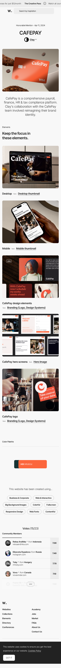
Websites (6, 609)
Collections (7, 614)
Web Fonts (34, 511)
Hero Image (40, 362)
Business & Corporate (19, 498)
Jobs (34, 614)
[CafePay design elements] (30, 276)
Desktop (7, 193)
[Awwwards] (10, 11)
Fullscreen (51, 505)
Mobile (6, 248)
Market (35, 618)
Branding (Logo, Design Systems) (26, 307)
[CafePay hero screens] (30, 335)
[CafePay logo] (30, 390)
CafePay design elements (17, 303)
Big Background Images (15, 505)
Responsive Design (14, 511)
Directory (6, 623)
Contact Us (37, 631)
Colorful (36, 505)
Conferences (8, 627)
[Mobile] (30, 222)
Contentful (50, 511)
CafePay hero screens (15, 361)
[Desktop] (30, 167)
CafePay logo (10, 416)
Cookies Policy (34, 651)
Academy (36, 609)
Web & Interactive (43, 498)
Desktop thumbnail (29, 193)
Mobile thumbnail (26, 248)
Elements (6, 618)
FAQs (34, 623)
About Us (36, 627)
